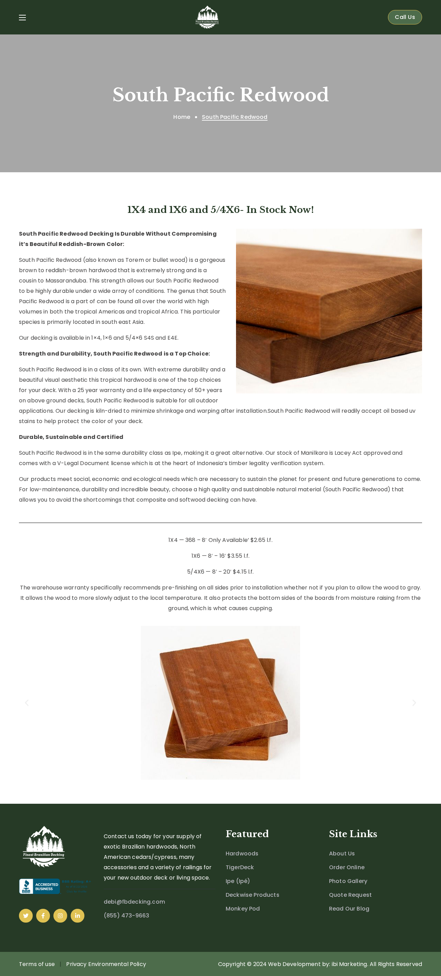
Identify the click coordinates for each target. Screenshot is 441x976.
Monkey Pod (243, 909)
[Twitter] (26, 916)
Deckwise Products (252, 895)
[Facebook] (43, 916)
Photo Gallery (348, 881)
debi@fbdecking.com (134, 902)
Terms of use (37, 964)
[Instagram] (60, 916)
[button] (405, 17)
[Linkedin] (77, 916)
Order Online (347, 867)
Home (181, 117)
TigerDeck (240, 867)
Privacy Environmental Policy (106, 964)
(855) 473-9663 (126, 916)
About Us (342, 853)
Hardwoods (242, 853)
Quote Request (350, 895)
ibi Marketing (349, 964)
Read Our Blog (349, 909)
